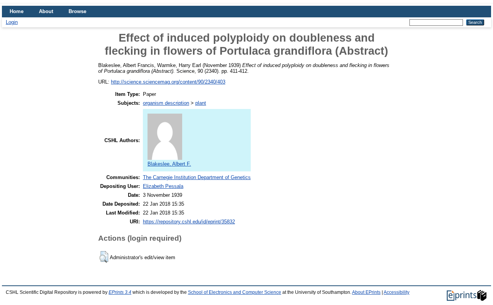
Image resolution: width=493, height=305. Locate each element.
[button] (103, 257)
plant (200, 103)
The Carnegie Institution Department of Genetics (197, 177)
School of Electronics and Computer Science (234, 292)
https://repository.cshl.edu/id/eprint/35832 (189, 222)
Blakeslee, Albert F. (169, 164)
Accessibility (396, 292)
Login (12, 22)
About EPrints (366, 292)
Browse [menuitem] (77, 11)
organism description (166, 103)
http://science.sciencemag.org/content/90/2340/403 (168, 82)
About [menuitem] (46, 11)
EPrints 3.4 (120, 292)
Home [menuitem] (16, 11)
